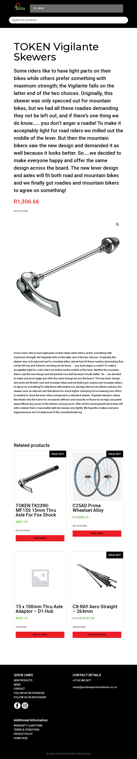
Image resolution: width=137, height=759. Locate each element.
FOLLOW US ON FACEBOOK (29, 693)
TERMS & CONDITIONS (26, 729)
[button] (117, 224)
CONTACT (19, 688)
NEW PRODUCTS (23, 680)
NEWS (17, 684)
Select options (97, 634)
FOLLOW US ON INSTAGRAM (30, 697)
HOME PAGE (21, 738)
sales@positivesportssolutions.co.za (95, 687)
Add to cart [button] (40, 634)
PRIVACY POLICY (23, 734)
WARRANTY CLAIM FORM (28, 725)
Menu (41, 8)
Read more (40, 538)
